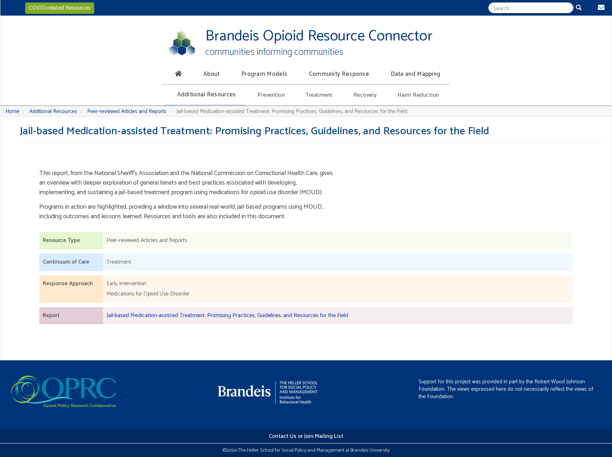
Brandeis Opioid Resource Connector (318, 36)
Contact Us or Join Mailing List (306, 436)
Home (12, 111)
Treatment (319, 95)
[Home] (182, 42)
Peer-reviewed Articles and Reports (126, 111)
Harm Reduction (418, 95)
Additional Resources (206, 95)
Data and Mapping (416, 74)
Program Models (264, 74)
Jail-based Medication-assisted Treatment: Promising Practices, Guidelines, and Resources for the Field (227, 315)
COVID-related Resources (59, 8)
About (211, 74)
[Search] (580, 8)
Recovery (365, 95)
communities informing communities (274, 52)
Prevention (271, 95)
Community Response (339, 74)
